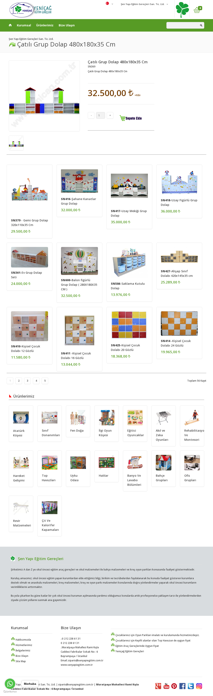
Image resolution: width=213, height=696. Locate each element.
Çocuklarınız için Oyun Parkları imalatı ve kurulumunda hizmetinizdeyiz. (157, 635)
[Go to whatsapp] (10, 684)
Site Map (20, 661)
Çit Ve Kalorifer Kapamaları (50, 525)
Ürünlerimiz (44, 25)
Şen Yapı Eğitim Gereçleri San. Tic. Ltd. (142, 4)
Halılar (103, 475)
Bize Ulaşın (67, 25)
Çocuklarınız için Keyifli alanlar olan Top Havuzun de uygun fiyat (153, 640)
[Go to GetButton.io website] (10, 691)
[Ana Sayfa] (10, 24)
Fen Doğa (77, 430)
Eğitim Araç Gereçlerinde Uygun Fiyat (137, 646)
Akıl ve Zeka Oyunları (162, 435)
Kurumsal (24, 25)
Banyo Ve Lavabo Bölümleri (134, 480)
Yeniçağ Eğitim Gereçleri (129, 651)
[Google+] (158, 688)
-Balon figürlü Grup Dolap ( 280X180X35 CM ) (79, 284)
